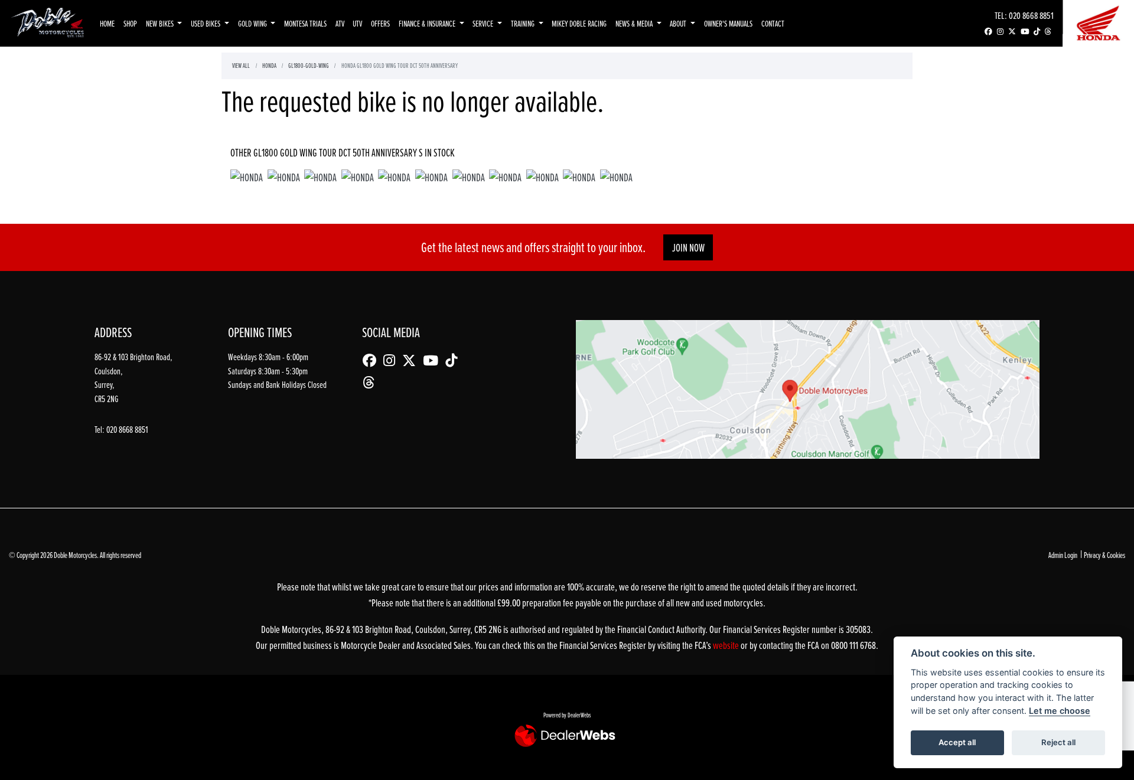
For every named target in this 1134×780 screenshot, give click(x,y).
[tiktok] (1036, 31)
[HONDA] (246, 179)
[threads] (1048, 31)
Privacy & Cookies (1104, 554)
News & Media (634, 23)
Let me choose (1059, 711)
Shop (130, 23)
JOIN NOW (688, 247)
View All (241, 65)
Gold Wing (253, 23)
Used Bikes (206, 23)
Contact (772, 23)
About (679, 23)
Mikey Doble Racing (579, 23)
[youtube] (1024, 31)
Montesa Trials (305, 23)
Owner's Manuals (728, 23)
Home (107, 23)
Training (523, 23)
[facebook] (988, 31)
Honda (269, 65)
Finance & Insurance (428, 23)
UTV (357, 23)
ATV (339, 23)
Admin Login (1062, 554)
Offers (380, 23)
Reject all (1058, 742)
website (727, 645)
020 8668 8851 (1031, 15)
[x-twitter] (1012, 31)
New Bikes (160, 23)
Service (483, 23)
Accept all (957, 742)
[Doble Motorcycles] (47, 22)
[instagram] (1000, 31)
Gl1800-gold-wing (308, 65)
